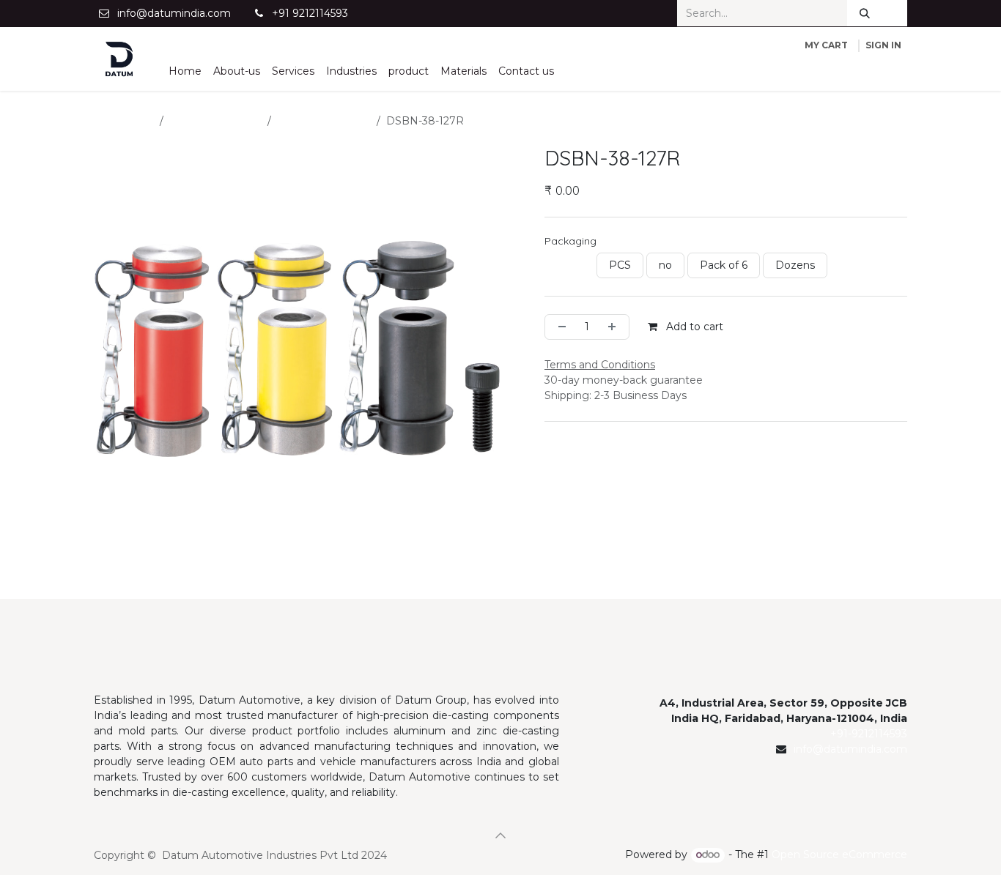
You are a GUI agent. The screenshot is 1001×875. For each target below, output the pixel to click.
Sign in (883, 45)
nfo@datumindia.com (851, 749)
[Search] (864, 13)
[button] (500, 835)
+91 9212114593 (310, 13)
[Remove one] (559, 327)
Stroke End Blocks (324, 120)
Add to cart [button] (693, 326)
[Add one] (615, 327)
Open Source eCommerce (839, 854)
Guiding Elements (215, 120)
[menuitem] (185, 71)
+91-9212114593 (868, 733)
